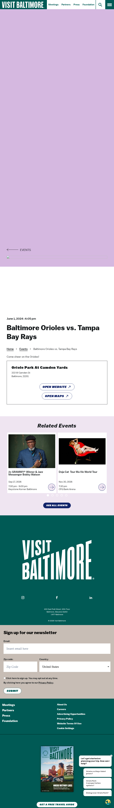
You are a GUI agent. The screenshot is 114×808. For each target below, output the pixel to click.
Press (76, 4)
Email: (7, 641)
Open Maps (54, 396)
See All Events (57, 505)
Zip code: (8, 659)
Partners (66, 4)
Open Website (55, 387)
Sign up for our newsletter (30, 632)
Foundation (88, 4)
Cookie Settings (65, 728)
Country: (44, 659)
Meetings (53, 4)
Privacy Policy (45, 682)
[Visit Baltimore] (57, 559)
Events (23, 349)
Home (10, 349)
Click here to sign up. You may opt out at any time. (32, 678)
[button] (23, 598)
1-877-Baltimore (57, 614)
